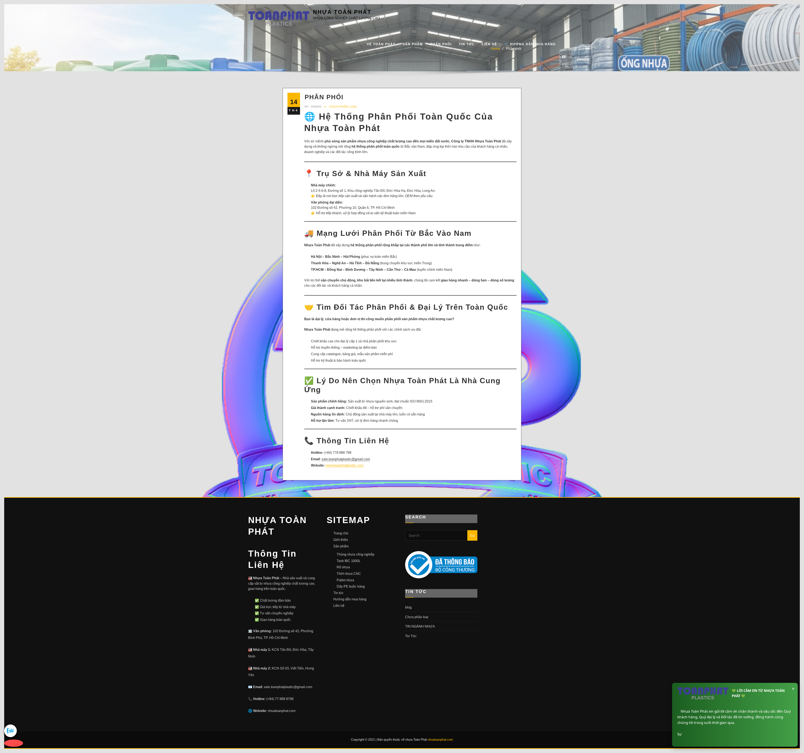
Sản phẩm (413, 44)
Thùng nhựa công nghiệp (355, 554)
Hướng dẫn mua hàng (349, 599)
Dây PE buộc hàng (351, 586)
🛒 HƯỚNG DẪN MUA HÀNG (530, 44)
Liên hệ (489, 44)
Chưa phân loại (343, 106)
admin (313, 106)
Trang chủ (340, 533)
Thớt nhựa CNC (349, 573)
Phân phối (441, 44)
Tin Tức (466, 44)
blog (408, 607)
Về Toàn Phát (381, 44)
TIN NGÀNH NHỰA (420, 626)
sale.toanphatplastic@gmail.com (288, 687)
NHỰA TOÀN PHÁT (342, 12)
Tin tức (338, 593)
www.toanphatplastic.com (344, 465)
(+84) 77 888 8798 (280, 699)
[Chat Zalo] (13, 731)
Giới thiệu (340, 540)
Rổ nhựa (343, 567)
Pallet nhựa (345, 580)
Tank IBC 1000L (349, 561)
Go (472, 535)
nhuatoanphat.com (281, 711)
